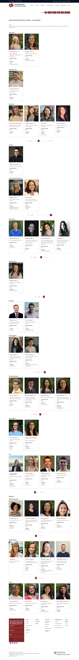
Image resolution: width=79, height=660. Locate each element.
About (32, 5)
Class (62, 12)
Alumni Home (67, 12)
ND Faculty (57, 621)
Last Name (12, 630)
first (27, 140)
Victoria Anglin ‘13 (29, 473)
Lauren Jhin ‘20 (44, 518)
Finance (41, 26)
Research (43, 5)
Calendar (57, 5)
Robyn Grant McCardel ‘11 (16, 123)
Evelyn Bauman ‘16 (14, 51)
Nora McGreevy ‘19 (14, 437)
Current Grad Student (27, 26)
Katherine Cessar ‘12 (46, 559)
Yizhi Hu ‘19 (44, 123)
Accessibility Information (13, 656)
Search (68, 6)
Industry (54, 12)
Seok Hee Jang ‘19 (45, 395)
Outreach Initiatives (29, 625)
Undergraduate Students (47, 631)
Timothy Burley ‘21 (14, 601)
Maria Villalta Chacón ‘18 (63, 601)
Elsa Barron (12, 559)
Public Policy (11, 27)
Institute (27, 621)
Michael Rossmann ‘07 (15, 164)
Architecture (15, 26)
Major (59, 12)
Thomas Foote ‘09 (14, 395)
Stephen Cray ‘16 (14, 320)
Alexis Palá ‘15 (60, 238)
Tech (14, 27)
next (49, 140)
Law (58, 26)
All (45, 12)
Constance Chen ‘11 (14, 88)
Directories (38, 621)
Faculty (46, 626)
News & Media (63, 5)
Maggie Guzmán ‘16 (30, 123)
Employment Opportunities (28, 630)
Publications (47, 624)
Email (11, 634)
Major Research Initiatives (47, 622)
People (37, 5)
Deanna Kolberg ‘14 (61, 518)
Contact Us (22, 654)
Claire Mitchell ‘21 (61, 395)
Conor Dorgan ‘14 (29, 320)
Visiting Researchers (58, 623)
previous (30, 140)
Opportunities (50, 5)
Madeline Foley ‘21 (29, 51)
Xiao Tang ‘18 (28, 197)
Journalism (55, 26)
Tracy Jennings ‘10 (61, 123)
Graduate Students (48, 628)
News (66, 623)
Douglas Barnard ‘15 (46, 473)
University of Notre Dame (19, 652)
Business (18, 26)
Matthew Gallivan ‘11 (30, 395)
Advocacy (10, 26)
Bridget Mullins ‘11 (29, 238)
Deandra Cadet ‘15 (14, 518)
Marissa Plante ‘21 (14, 354)
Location (49, 12)
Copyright (10, 652)
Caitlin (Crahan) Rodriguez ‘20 (13, 474)
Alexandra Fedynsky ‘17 (31, 518)
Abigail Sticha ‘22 (14, 197)
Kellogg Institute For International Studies (16, 653)
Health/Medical (50, 26)
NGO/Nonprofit (65, 26)
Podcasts (67, 625)
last (52, 140)
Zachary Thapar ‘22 (29, 354)
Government (45, 26)
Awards (27, 627)
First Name (12, 625)
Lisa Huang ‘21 (44, 601)
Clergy (22, 26)
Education (33, 26)
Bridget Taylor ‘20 (14, 280)
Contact (27, 623)
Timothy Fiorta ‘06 (61, 473)
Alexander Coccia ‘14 (62, 559)
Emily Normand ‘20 (45, 238)
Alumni (37, 623)
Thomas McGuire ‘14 (14, 238)
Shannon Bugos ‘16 (29, 559)
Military (61, 26)
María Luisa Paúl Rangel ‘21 (31, 438)
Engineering (37, 26)
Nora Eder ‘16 (28, 601)
